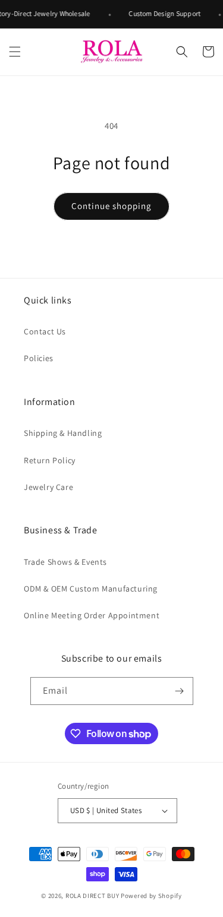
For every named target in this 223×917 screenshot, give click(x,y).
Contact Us (45, 331)
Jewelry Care (48, 487)
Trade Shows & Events (65, 561)
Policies (39, 358)
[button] (15, 52)
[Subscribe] (180, 691)
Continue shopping (111, 205)
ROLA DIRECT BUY (92, 895)
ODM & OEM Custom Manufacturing (91, 588)
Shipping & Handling (63, 433)
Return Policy (50, 460)
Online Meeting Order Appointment (91, 615)
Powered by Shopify (151, 895)
